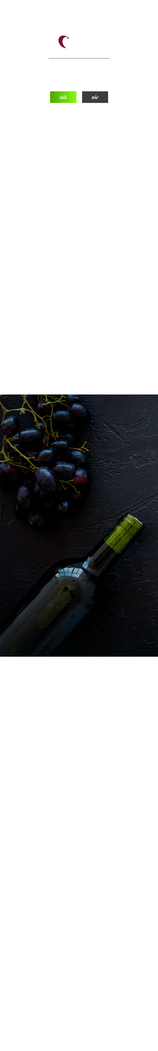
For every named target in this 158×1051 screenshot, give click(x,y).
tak (63, 97)
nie (95, 97)
